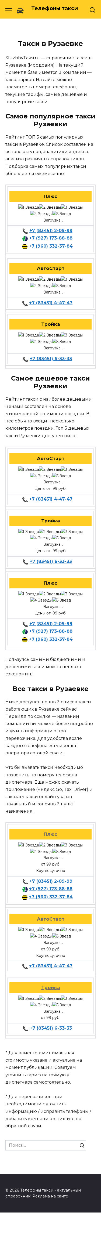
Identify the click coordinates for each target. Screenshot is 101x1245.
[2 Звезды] (50, 207)
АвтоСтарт (50, 919)
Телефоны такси (54, 8)
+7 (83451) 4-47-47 (50, 302)
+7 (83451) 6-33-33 (51, 358)
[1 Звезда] (28, 207)
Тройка (50, 987)
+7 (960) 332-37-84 (51, 246)
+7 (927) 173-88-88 (50, 238)
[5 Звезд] (61, 214)
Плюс (50, 834)
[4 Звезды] (41, 214)
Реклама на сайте (50, 1196)
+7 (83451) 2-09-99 (50, 230)
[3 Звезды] (72, 207)
